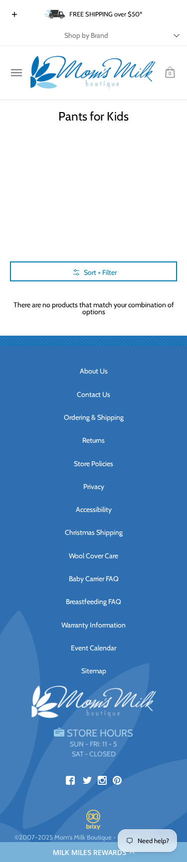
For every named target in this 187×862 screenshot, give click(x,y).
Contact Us (93, 394)
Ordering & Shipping (94, 417)
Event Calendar (93, 647)
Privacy (93, 486)
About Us (94, 371)
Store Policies (93, 463)
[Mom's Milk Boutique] (92, 73)
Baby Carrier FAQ (94, 578)
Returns (93, 440)
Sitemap (93, 670)
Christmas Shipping (94, 532)
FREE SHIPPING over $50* (106, 14)
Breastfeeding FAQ (93, 601)
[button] (93, 852)
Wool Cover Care (93, 555)
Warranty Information (93, 624)
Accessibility (94, 509)
